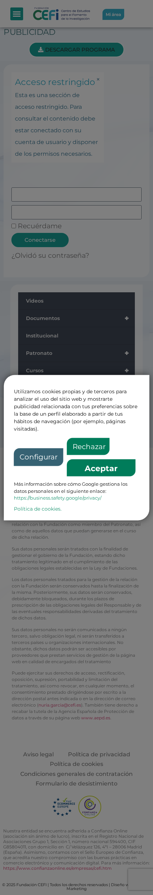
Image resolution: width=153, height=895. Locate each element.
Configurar (39, 457)
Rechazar (89, 447)
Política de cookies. (38, 509)
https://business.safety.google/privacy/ (57, 498)
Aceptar (101, 469)
